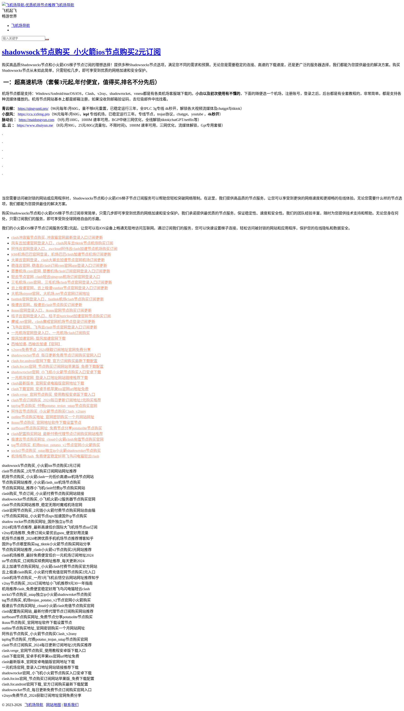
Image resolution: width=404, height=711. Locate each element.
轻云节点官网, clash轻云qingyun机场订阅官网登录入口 (55, 277)
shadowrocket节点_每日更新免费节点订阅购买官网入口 (56, 355)
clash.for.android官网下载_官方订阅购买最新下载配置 (54, 361)
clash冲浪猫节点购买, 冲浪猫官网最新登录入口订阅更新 (57, 237)
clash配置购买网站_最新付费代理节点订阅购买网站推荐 (57, 434)
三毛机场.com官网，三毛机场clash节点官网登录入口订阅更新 (61, 282)
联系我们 (71, 705)
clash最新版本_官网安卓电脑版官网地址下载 (47, 383)
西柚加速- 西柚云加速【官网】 (36, 344)
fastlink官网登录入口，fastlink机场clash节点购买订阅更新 (57, 299)
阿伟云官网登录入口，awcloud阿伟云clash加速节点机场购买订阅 (64, 249)
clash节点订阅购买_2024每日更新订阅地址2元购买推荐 (56, 400)
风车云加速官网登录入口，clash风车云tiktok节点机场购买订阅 (62, 243)
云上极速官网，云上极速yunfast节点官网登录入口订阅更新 (59, 288)
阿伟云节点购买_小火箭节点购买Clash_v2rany (48, 411)
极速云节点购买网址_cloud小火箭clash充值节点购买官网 (57, 439)
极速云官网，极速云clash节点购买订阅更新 (46, 305)
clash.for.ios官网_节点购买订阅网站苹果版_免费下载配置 (57, 366)
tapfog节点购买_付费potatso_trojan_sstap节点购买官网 (54, 406)
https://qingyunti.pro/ (33, 109)
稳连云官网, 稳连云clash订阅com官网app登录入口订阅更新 (59, 266)
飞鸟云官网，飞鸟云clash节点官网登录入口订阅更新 (54, 327)
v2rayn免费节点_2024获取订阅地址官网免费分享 (51, 350)
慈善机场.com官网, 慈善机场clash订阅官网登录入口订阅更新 (60, 271)
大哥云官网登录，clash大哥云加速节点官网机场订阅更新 (58, 260)
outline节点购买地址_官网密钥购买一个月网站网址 (52, 417)
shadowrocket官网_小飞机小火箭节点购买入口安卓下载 (56, 372)
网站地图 (53, 705)
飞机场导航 (64, 5)
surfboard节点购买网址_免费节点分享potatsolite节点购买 (56, 428)
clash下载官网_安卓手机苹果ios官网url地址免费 (50, 389)
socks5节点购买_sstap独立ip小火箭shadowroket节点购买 (56, 451)
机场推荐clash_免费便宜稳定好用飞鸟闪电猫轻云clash (55, 456)
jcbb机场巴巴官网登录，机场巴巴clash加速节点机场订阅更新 (61, 254)
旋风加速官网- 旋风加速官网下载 (38, 338)
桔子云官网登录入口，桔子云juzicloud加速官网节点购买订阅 (61, 316)
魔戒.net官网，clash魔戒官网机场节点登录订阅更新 (53, 322)
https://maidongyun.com (36, 120)
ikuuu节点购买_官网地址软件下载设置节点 (46, 423)
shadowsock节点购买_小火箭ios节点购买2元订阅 (81, 52)
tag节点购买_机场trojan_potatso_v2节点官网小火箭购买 (55, 445)
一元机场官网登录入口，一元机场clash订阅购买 (50, 333)
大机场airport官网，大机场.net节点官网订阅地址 (50, 294)
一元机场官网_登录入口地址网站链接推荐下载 (49, 378)
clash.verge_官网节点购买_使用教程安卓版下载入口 (53, 395)
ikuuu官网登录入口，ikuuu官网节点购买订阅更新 (51, 310)
